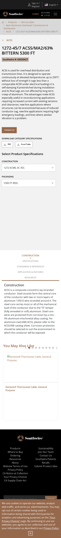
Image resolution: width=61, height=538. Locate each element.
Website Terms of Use (15, 466)
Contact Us (9, 130)
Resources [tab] (30, 277)
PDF (9, 144)
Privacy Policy (51, 528)
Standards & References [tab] (30, 266)
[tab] (29, 348)
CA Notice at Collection (15, 473)
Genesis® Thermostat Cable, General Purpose (26, 388)
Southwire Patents (46, 459)
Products (12, 22)
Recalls (46, 462)
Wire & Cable (27, 22)
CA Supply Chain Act (15, 480)
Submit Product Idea (45, 466)
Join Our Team (46, 452)
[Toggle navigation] (55, 14)
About (15, 462)
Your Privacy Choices (15, 477)
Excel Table (26, 144)
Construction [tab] (30, 255)
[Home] (3, 22)
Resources (15, 459)
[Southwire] (13, 14)
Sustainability (45, 448)
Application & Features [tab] (30, 272)
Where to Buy (15, 452)
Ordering (15, 455)
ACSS (8, 31)
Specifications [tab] (30, 261)
